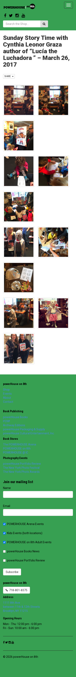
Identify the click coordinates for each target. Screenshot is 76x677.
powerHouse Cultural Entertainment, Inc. (29, 433)
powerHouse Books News (23, 551)
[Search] (44, 23)
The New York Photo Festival (21, 467)
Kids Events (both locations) (24, 533)
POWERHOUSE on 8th (17, 448)
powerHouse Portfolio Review (22, 463)
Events (7, 393)
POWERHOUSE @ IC (15, 452)
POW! (6, 421)
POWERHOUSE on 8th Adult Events (29, 542)
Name (7, 488)
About (7, 397)
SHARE (8, 76)
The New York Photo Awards (21, 471)
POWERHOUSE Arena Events (25, 524)
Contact (8, 401)
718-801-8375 (17, 590)
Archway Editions (14, 425)
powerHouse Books (15, 417)
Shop (6, 389)
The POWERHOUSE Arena (19, 444)
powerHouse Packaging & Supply (24, 429)
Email (6, 506)
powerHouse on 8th (15, 384)
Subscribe (12, 572)
